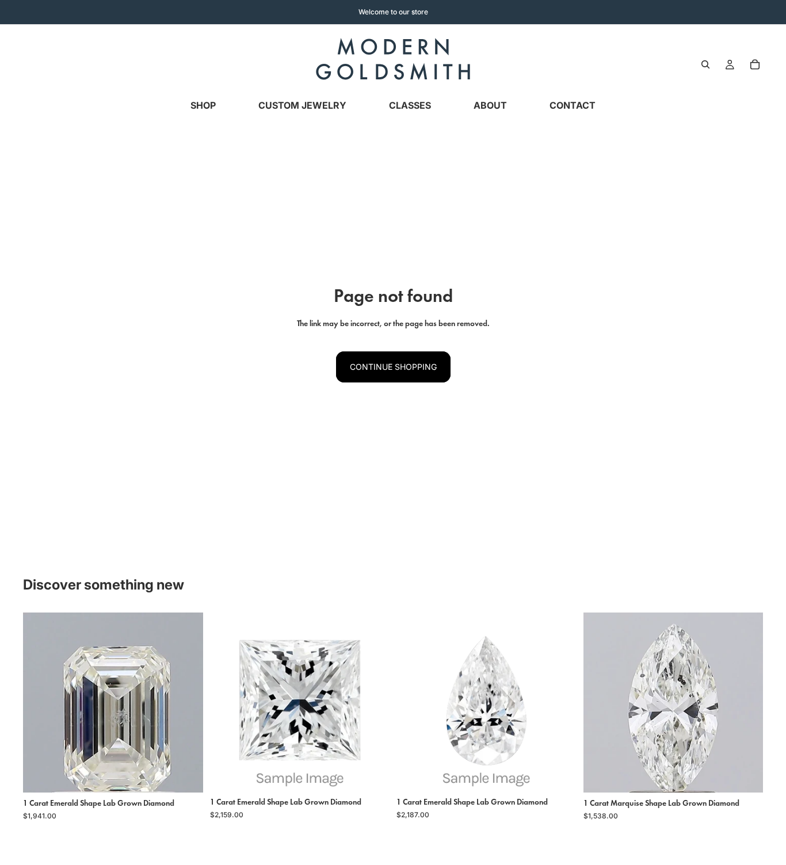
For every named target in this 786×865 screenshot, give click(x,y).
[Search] (705, 64)
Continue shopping (393, 367)
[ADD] (185, 774)
